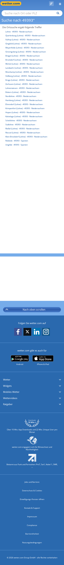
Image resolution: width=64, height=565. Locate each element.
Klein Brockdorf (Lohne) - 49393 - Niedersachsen (26, 136)
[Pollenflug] (51, 3)
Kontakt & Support (32, 508)
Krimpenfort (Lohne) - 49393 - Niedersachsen (24, 108)
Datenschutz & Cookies (32, 490)
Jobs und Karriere (32, 482)
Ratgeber (8, 404)
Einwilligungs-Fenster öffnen (32, 499)
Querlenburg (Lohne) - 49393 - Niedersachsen (25, 35)
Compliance (32, 525)
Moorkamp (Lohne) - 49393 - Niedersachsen (24, 72)
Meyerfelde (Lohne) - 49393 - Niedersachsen (24, 47)
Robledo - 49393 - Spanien (16, 140)
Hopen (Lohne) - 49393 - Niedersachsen (22, 112)
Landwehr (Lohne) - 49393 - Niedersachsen (24, 68)
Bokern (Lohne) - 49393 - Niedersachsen (22, 92)
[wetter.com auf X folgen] (27, 332)
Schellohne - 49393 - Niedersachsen (21, 120)
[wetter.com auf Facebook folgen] (18, 332)
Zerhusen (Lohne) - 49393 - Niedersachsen (23, 84)
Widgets (7, 385)
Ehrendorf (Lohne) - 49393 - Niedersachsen (24, 104)
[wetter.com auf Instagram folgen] (46, 332)
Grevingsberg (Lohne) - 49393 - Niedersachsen (25, 51)
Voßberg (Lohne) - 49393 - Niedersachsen (23, 76)
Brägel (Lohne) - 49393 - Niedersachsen (22, 55)
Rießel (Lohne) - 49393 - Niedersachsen (22, 128)
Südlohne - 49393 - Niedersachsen (20, 124)
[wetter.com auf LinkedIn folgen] (37, 332)
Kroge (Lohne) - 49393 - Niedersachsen (22, 80)
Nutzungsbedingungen (32, 542)
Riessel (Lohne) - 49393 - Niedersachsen (22, 132)
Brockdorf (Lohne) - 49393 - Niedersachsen (24, 59)
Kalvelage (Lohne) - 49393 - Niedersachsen (23, 116)
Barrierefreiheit (32, 533)
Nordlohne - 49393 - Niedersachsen (20, 96)
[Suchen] (57, 13)
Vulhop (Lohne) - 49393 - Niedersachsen (22, 39)
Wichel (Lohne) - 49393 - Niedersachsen (22, 64)
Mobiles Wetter (11, 391)
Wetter (6, 379)
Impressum (32, 516)
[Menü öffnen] (59, 3)
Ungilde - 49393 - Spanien (16, 144)
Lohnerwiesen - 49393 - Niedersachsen (22, 88)
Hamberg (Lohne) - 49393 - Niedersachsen (23, 100)
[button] (32, 379)
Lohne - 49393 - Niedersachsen (18, 31)
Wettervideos (10, 398)
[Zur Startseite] (12, 3)
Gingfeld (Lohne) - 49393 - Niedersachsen (23, 43)
